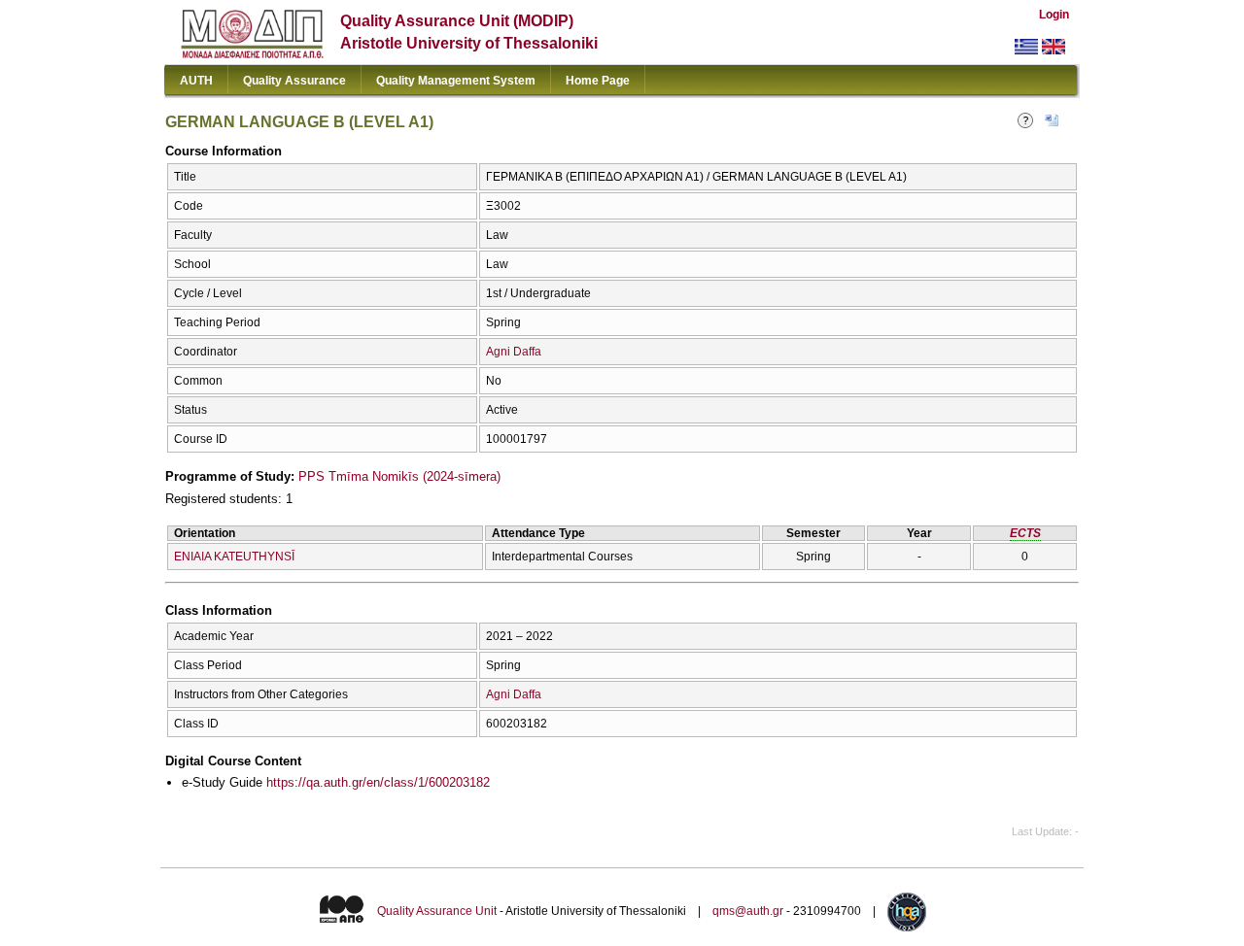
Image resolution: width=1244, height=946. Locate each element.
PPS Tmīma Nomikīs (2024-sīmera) (399, 476)
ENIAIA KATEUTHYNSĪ (234, 556)
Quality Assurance (294, 80)
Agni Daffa (513, 351)
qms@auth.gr (747, 911)
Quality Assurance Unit (437, 911)
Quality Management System (456, 80)
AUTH (196, 80)
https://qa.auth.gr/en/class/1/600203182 (378, 782)
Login (1054, 14)
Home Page (598, 80)
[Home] (252, 54)
